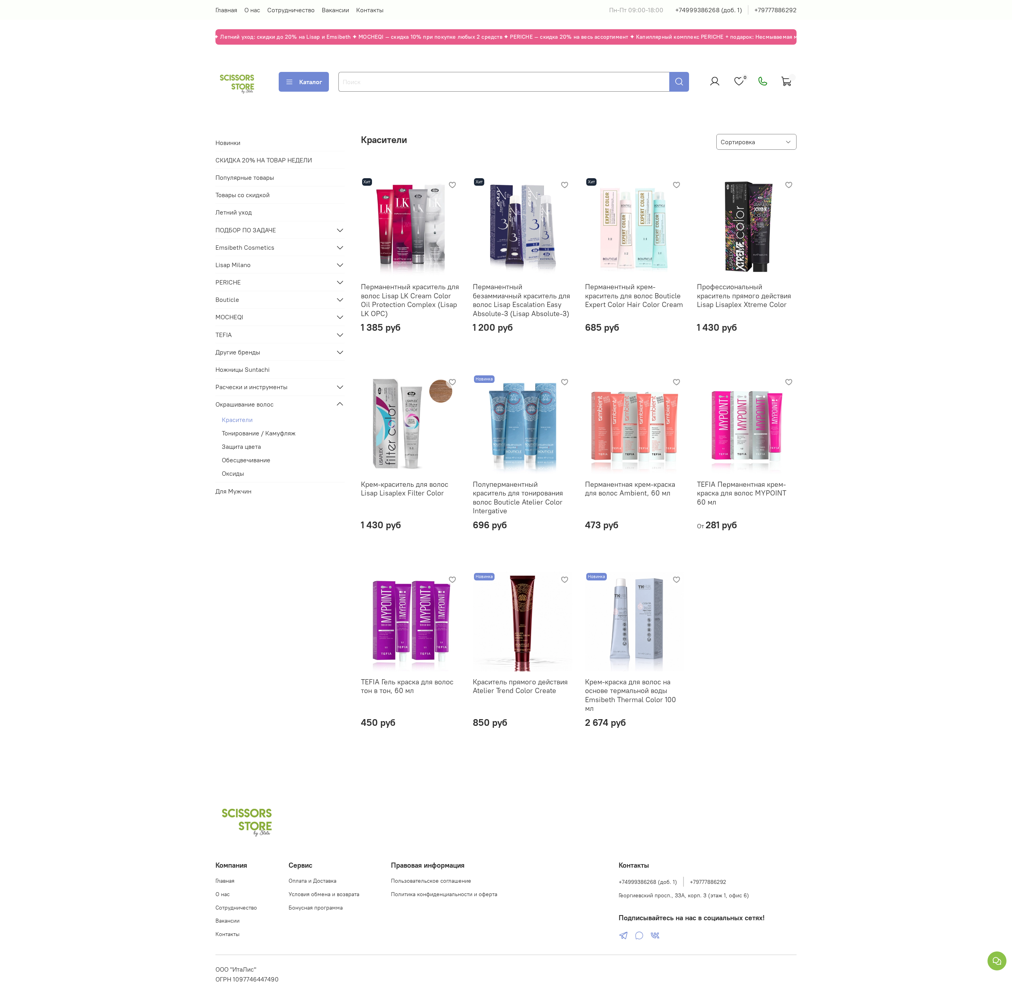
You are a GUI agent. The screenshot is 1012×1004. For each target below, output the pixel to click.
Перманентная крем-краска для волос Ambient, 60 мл (630, 489)
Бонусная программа (316, 907)
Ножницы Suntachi (242, 369)
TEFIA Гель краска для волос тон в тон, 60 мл (407, 686)
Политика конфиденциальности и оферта (444, 894)
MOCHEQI (229, 317)
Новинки (227, 143)
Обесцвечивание (246, 460)
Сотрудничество (291, 10)
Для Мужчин (233, 491)
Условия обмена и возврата (324, 894)
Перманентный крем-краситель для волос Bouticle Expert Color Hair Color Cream (634, 295)
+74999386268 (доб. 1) (708, 10)
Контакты (369, 10)
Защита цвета (241, 446)
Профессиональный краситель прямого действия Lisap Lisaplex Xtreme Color (744, 295)
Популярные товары (244, 177)
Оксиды (233, 473)
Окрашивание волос (244, 404)
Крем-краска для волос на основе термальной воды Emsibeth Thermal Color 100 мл (630, 695)
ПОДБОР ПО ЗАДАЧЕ (245, 230)
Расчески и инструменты (251, 387)
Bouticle (227, 299)
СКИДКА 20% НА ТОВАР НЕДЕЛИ (263, 160)
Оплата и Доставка (312, 880)
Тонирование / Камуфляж (259, 433)
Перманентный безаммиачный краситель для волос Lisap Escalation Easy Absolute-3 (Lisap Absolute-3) (521, 300)
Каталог (310, 82)
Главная (226, 10)
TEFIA (223, 335)
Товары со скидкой (242, 195)
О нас (252, 10)
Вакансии (335, 10)
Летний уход (233, 212)
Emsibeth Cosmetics (244, 247)
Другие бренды (237, 352)
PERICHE (228, 282)
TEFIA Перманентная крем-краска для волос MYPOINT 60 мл (741, 493)
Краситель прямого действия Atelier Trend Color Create (520, 686)
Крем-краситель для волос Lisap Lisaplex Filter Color (404, 489)
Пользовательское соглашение (431, 880)
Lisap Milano (233, 265)
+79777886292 (775, 10)
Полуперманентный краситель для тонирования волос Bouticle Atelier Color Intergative (518, 498)
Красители (237, 420)
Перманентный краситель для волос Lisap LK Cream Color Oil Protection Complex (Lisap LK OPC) (410, 300)
